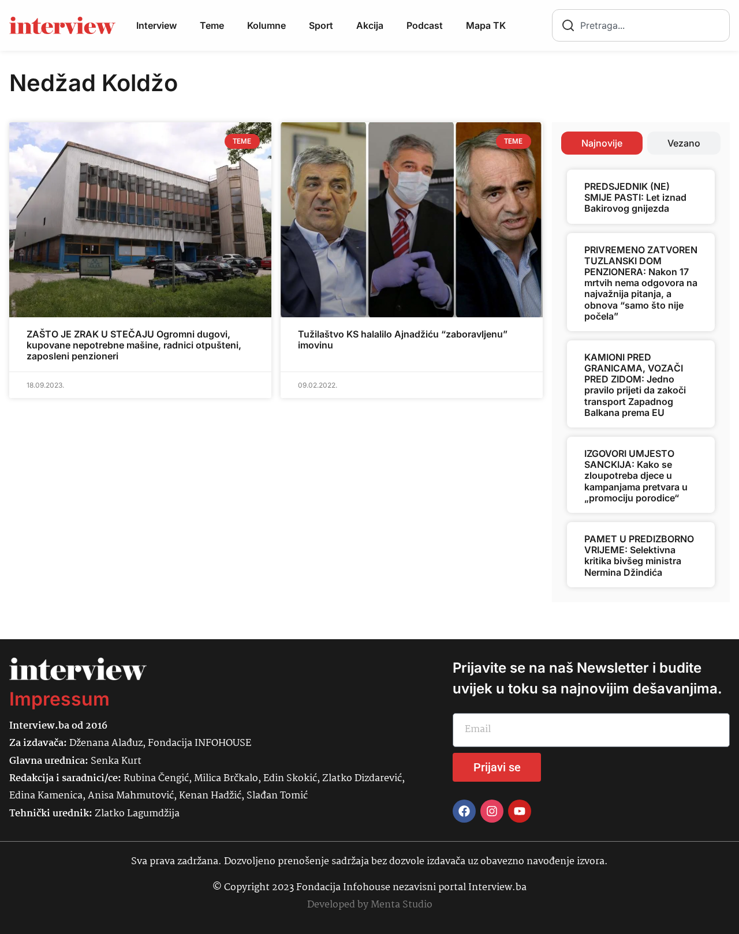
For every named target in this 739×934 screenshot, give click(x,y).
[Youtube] (519, 811)
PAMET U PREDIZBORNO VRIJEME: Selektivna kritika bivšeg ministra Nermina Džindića (639, 555)
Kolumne (266, 25)
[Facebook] (464, 811)
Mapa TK (486, 25)
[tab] (602, 143)
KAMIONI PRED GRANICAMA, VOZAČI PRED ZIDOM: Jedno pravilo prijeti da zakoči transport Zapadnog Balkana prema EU (635, 384)
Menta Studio (401, 905)
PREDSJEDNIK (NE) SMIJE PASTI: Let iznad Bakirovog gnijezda (635, 197)
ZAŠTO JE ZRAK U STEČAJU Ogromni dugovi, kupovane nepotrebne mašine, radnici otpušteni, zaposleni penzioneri (134, 345)
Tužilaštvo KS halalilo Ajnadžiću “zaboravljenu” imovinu (402, 339)
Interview (156, 25)
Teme (212, 25)
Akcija (369, 25)
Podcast (424, 25)
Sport (321, 25)
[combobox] (641, 25)
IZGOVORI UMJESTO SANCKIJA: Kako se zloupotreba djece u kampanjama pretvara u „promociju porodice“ (636, 476)
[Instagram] (491, 811)
